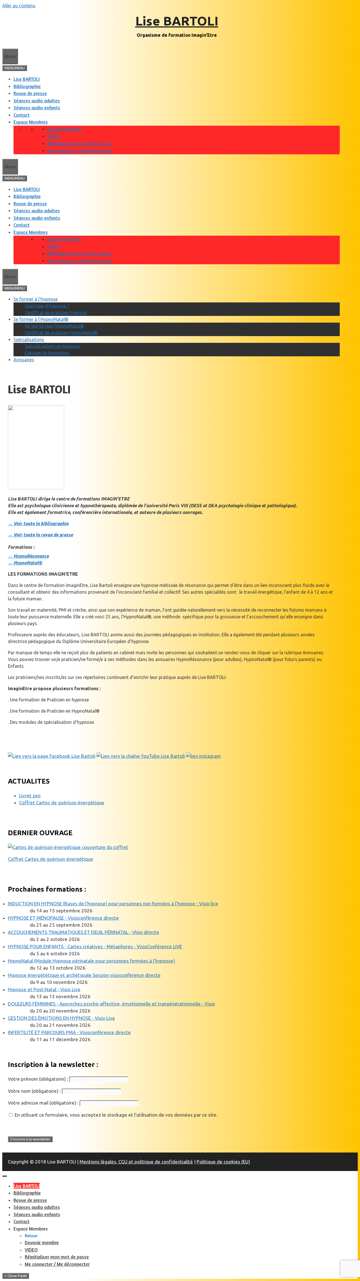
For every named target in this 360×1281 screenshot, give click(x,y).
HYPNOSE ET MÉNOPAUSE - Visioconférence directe (63, 917)
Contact (22, 115)
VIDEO (53, 136)
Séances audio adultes (37, 101)
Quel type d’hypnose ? (47, 305)
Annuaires (24, 359)
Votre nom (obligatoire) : (34, 1091)
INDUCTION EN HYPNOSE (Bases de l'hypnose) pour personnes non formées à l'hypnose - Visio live (113, 903)
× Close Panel (15, 1276)
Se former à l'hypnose (36, 299)
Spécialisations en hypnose (52, 346)
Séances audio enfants (37, 108)
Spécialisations (29, 339)
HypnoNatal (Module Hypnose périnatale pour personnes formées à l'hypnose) (91, 960)
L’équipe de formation (47, 352)
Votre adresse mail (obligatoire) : (43, 1102)
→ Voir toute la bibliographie (38, 523)
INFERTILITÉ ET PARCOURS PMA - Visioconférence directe (69, 1032)
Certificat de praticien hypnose (56, 312)
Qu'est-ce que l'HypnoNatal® (54, 326)
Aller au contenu (18, 5)
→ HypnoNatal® (25, 562)
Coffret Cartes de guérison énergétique (61, 802)
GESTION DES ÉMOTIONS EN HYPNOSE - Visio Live (61, 1018)
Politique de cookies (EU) (223, 1161)
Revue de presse (30, 93)
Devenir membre (64, 129)
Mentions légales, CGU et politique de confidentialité (136, 1161)
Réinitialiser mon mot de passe (79, 143)
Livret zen (29, 795)
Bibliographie (27, 86)
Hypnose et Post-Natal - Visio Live (44, 989)
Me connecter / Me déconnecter (79, 150)
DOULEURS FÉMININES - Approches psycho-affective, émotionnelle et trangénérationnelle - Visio (111, 1003)
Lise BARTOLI (176, 21)
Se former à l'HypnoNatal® (41, 319)
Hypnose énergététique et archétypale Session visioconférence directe (84, 975)
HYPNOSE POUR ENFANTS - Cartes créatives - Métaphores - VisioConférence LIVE (95, 946)
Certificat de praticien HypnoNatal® (61, 332)
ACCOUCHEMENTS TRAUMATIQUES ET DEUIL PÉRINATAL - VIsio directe (83, 932)
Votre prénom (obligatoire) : (38, 1079)
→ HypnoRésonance (28, 556)
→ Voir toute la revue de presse (40, 534)
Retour (31, 1235)
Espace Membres (31, 122)
